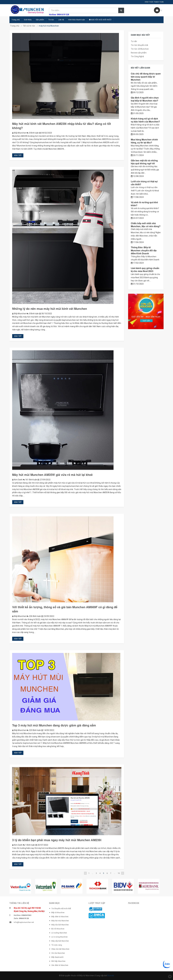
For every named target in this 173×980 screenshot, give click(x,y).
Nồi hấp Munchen (58, 961)
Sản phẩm (40, 20)
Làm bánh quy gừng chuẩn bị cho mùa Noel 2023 (145, 270)
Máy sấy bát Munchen (60, 941)
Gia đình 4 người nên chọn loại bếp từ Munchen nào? (145, 99)
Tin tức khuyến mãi (139, 45)
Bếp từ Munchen (58, 913)
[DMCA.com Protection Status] (97, 915)
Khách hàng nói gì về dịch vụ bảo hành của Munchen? (145, 120)
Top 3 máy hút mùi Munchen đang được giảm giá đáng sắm (54, 725)
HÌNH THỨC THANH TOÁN (154, 2)
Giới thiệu (28, 20)
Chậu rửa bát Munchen (60, 949)
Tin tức (51, 20)
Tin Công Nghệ (137, 56)
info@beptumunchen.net (24, 922)
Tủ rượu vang (56, 945)
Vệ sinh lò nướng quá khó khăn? (144, 204)
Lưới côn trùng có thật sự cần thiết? (144, 183)
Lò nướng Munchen (59, 933)
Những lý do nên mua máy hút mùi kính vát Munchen (49, 308)
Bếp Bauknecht (57, 957)
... (92, 873)
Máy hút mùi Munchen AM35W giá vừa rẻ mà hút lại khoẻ (52, 474)
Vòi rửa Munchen (58, 953)
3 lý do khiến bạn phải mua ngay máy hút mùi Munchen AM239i (56, 840)
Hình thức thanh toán (76, 20)
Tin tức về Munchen (140, 49)
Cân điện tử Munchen (59, 965)
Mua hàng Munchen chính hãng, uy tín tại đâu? (144, 141)
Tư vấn (134, 41)
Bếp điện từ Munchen (60, 917)
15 (119, 873)
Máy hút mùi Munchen (60, 921)
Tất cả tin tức (29, 26)
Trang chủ (15, 20)
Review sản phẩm (139, 53)
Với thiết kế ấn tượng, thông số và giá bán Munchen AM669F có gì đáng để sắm (64, 609)
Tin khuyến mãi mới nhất (61, 908)
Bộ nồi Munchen (57, 929)
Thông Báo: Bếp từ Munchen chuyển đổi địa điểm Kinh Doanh (144, 250)
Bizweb (110, 975)
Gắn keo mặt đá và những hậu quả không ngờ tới (144, 162)
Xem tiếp (17, 155)
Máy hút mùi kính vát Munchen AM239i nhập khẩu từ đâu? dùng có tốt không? (61, 125)
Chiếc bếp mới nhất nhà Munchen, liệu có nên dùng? (146, 225)
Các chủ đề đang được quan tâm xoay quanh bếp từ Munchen (146, 76)
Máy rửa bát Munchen (60, 925)
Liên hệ (61, 20)
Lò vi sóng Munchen (59, 937)
